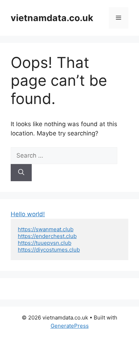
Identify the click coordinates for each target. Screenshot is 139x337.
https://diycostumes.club (49, 249)
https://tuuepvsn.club (44, 242)
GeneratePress (70, 325)
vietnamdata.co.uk (52, 18)
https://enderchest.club (47, 236)
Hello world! (28, 214)
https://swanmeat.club (45, 229)
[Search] (21, 172)
